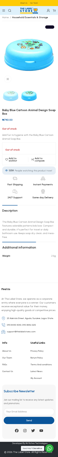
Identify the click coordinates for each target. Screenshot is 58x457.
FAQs (4, 364)
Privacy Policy (37, 351)
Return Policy (36, 358)
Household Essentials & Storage (30, 17)
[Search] (10, 10)
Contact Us (7, 371)
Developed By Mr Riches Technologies (29, 443)
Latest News (36, 371)
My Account (36, 378)
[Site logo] (29, 10)
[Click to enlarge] (7, 79)
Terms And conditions (41, 364)
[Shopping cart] (54, 10)
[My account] (48, 10)
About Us (6, 351)
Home (5, 17)
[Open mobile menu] (4, 10)
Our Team (7, 358)
